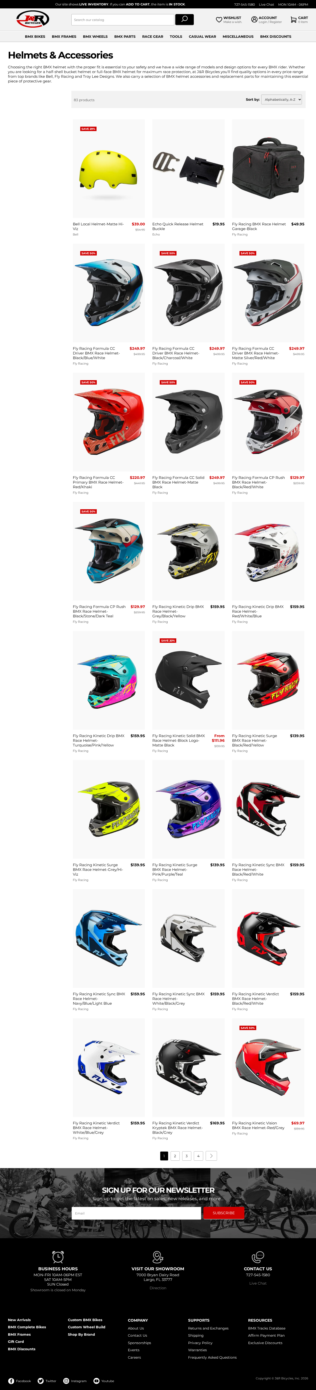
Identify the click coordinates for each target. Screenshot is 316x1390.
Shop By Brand (81, 1334)
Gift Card (16, 1342)
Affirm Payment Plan (266, 1335)
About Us (136, 1328)
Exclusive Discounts (265, 1343)
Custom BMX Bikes (85, 1320)
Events (133, 1350)
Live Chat (266, 4)
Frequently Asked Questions (212, 1357)
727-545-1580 (244, 4)
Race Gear (152, 37)
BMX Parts (125, 37)
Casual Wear (202, 37)
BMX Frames (64, 37)
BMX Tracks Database (266, 1328)
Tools (176, 37)
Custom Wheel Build (86, 1327)
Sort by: (253, 99)
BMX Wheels (95, 37)
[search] (184, 19)
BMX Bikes (35, 37)
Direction (158, 1288)
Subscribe (224, 1213)
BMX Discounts (275, 37)
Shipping (196, 1335)
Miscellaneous (238, 37)
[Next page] (211, 1156)
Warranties (197, 1350)
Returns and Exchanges (208, 1328)
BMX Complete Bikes (27, 1327)
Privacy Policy (200, 1343)
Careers (134, 1357)
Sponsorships (139, 1343)
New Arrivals (19, 1320)
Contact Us (137, 1335)
